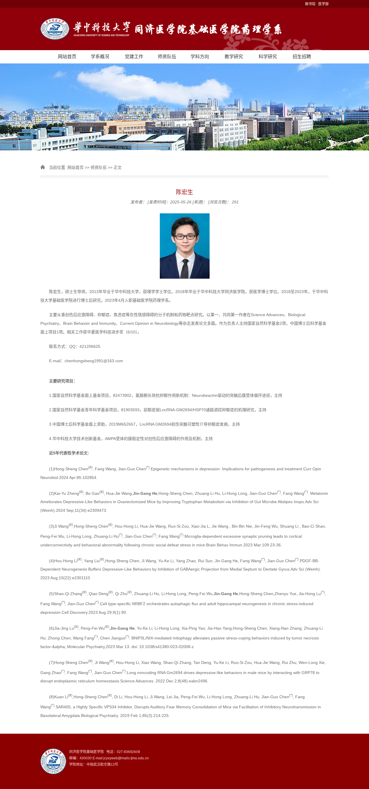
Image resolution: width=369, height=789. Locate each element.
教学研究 (234, 56)
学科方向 (200, 56)
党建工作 (134, 56)
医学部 (323, 4)
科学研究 (268, 56)
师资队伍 (167, 56)
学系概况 (100, 56)
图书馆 (310, 4)
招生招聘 (302, 56)
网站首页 (67, 56)
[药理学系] (184, 29)
